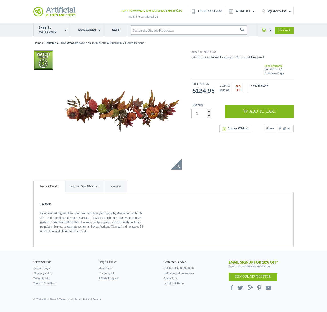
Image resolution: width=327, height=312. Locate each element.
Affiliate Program (109, 278)
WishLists (243, 11)
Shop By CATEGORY (48, 30)
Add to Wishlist (238, 128)
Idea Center (87, 30)
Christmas (51, 43)
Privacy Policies (83, 299)
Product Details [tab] (49, 186)
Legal (70, 299)
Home (37, 43)
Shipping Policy (42, 273)
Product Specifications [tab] (85, 186)
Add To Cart (262, 111)
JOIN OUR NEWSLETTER (253, 276)
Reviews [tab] (116, 186)
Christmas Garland (73, 43)
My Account (277, 11)
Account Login (42, 268)
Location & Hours (174, 283)
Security (97, 299)
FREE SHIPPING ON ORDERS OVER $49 (151, 11)
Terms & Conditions (45, 283)
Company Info (107, 273)
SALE (116, 30)
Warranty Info (41, 278)
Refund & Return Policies (179, 273)
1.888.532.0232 (210, 11)
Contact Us (170, 278)
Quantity (197, 105)
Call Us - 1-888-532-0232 (179, 268)
